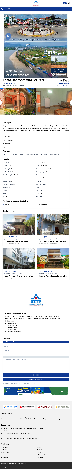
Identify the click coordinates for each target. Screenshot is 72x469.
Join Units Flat (5, 455)
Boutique (39, 447)
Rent (14, 83)
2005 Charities (6, 431)
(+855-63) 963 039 (12, 325)
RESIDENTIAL (40, 457)
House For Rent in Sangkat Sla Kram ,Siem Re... (20, 276)
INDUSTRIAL (40, 452)
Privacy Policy (27, 467)
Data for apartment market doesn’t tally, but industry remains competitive (21, 438)
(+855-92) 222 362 (12, 329)
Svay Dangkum (7, 85)
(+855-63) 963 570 (12, 323)
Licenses (11, 467)
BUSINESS (4, 449)
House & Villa (7, 83)
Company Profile (5, 467)
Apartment (5, 447)
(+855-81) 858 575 (12, 327)
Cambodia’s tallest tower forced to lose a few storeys (16, 433)
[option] (10, 407)
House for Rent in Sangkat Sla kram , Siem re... (54, 276)
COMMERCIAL (40, 449)
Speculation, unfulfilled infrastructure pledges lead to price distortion (20, 436)
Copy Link (65, 86)
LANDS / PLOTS (41, 455)
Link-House (5, 457)
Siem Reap (14, 85)
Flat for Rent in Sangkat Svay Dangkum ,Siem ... (55, 241)
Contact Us (33, 467)
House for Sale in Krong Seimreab (16, 241)
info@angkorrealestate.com (15, 331)
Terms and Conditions (19, 467)
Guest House (5, 452)
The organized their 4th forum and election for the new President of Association (23, 428)
